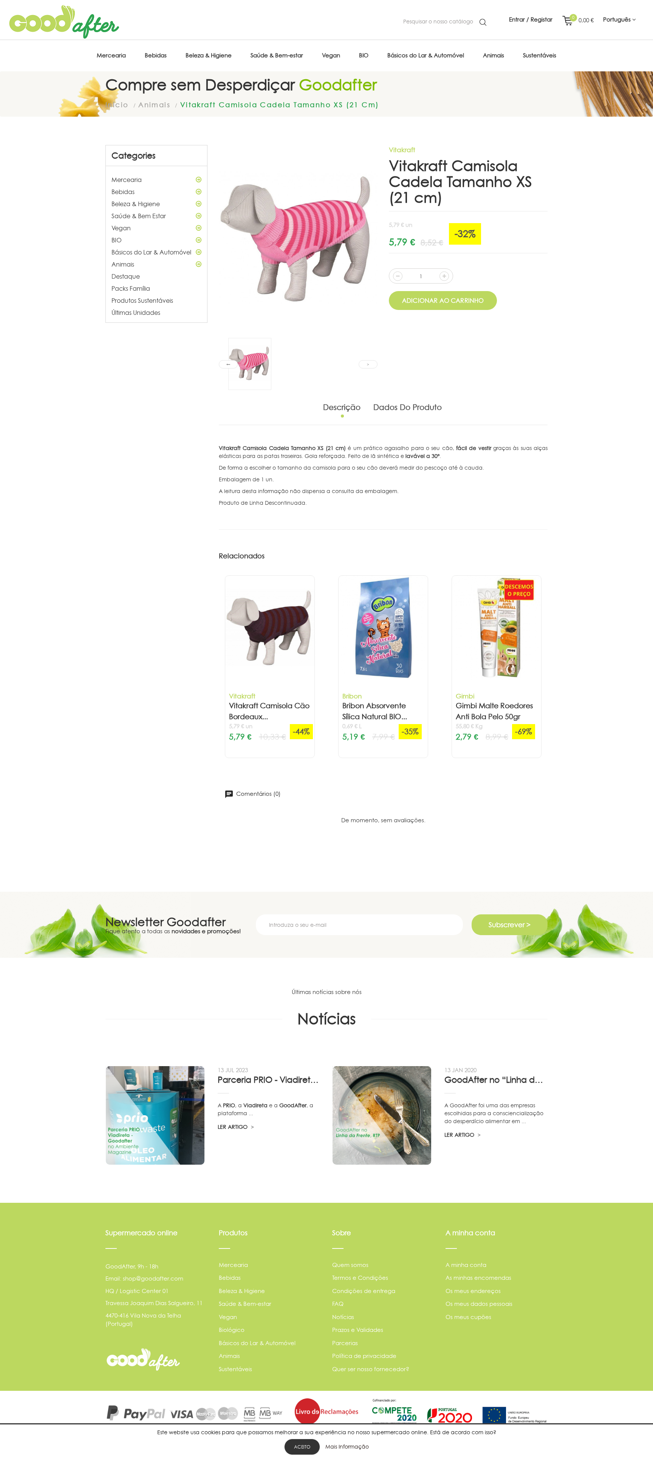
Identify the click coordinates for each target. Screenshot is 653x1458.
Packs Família (130, 288)
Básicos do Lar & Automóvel (151, 252)
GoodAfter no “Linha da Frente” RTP (495, 1080)
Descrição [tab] (342, 407)
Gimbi (465, 696)
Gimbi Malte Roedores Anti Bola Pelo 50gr (494, 711)
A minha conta (466, 1264)
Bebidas (123, 192)
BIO (116, 240)
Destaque (125, 276)
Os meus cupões (468, 1317)
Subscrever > (510, 925)
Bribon (352, 696)
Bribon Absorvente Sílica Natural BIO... (374, 711)
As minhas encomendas (478, 1277)
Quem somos (350, 1264)
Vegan (121, 228)
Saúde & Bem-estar (245, 1303)
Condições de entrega (363, 1291)
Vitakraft (402, 150)
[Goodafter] (64, 22)
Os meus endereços (473, 1291)
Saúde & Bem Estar (138, 216)
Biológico (231, 1329)
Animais (122, 264)
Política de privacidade (364, 1355)
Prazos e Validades (357, 1329)
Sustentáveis (235, 1369)
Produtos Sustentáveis (142, 300)
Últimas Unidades (135, 312)
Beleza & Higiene (135, 204)
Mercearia (126, 179)
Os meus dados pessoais (479, 1303)
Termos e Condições (360, 1277)
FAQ (338, 1303)
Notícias (343, 1317)
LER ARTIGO (233, 1127)
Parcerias (345, 1343)
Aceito (302, 1447)
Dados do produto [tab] (407, 407)
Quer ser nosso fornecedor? (370, 1369)
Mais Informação (347, 1446)
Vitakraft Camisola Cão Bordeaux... (269, 711)
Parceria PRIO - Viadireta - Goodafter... (269, 1080)
